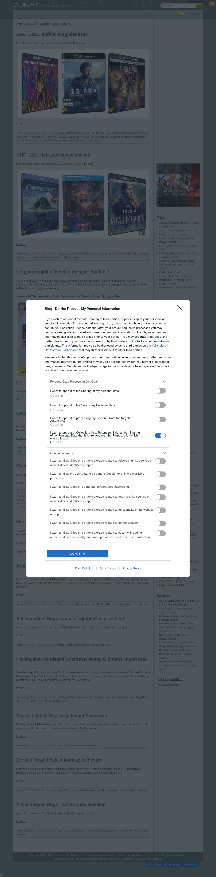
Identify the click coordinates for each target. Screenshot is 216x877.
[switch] (160, 391)
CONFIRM (77, 553)
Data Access (108, 568)
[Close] (181, 309)
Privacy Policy (132, 568)
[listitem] (108, 381)
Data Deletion (84, 568)
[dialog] (108, 438)
